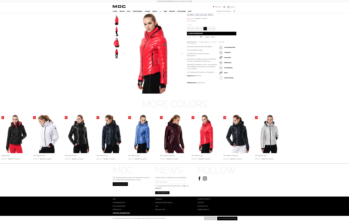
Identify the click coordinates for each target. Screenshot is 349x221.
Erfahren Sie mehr (120, 184)
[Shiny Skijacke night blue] (237, 134)
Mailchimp (158, 188)
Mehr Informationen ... (161, 218)
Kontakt (200, 202)
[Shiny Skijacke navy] (111, 134)
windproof (227, 52)
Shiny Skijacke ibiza (134, 155)
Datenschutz (202, 206)
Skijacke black (5, 155)
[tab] (192, 42)
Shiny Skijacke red (197, 155)
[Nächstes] (181, 53)
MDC (184, 186)
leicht (225, 72)
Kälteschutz (227, 62)
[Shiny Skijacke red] (206, 134)
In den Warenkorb (195, 33)
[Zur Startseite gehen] (119, 6)
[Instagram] (205, 178)
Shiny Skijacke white (39, 155)
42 (205, 28)
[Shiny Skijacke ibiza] (142, 134)
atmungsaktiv (228, 67)
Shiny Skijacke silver (261, 155)
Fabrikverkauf (203, 209)
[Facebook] (199, 178)
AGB (156, 206)
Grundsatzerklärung (164, 202)
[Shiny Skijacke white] (47, 134)
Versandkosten (119, 202)
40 (201, 28)
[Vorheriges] (123, 53)
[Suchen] (234, 11)
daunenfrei (227, 57)
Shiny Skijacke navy (102, 155)
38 (196, 28)
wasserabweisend (229, 47)
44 (209, 28)
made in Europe (228, 78)
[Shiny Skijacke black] (79, 134)
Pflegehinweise (119, 206)
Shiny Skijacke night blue (230, 155)
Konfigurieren (210, 218)
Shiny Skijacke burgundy (167, 155)
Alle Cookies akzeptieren (227, 218)
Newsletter (160, 209)
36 (192, 28)
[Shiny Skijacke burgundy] (174, 134)
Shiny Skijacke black (71, 155)
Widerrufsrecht (204, 199)
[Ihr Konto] (224, 7)
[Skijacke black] (15, 134)
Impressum (117, 209)
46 (213, 28)
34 (188, 28)
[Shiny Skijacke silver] (269, 134)
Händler (158, 199)
